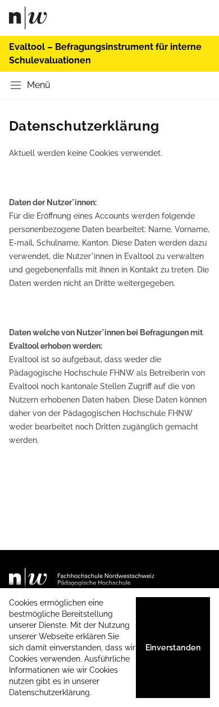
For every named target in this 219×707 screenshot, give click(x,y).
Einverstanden (172, 647)
